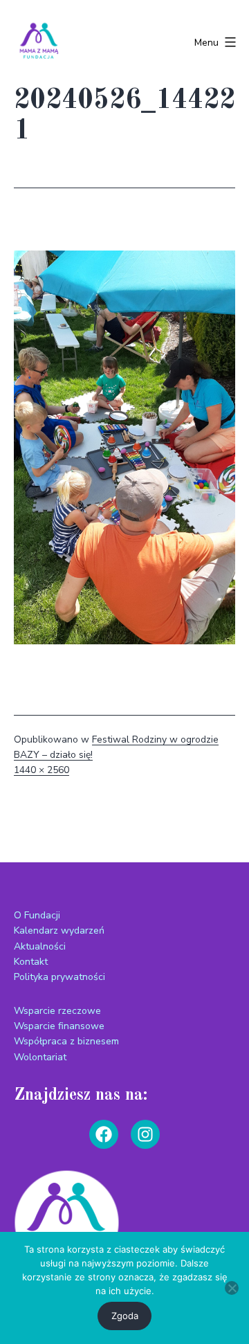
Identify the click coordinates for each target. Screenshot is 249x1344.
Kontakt (31, 961)
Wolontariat (40, 1057)
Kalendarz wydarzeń (59, 930)
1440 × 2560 (41, 770)
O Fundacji (37, 915)
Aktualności (40, 946)
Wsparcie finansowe (59, 1026)
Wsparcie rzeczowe (57, 1010)
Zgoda (124, 1315)
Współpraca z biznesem (66, 1041)
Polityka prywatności (59, 976)
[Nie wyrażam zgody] (232, 1288)
